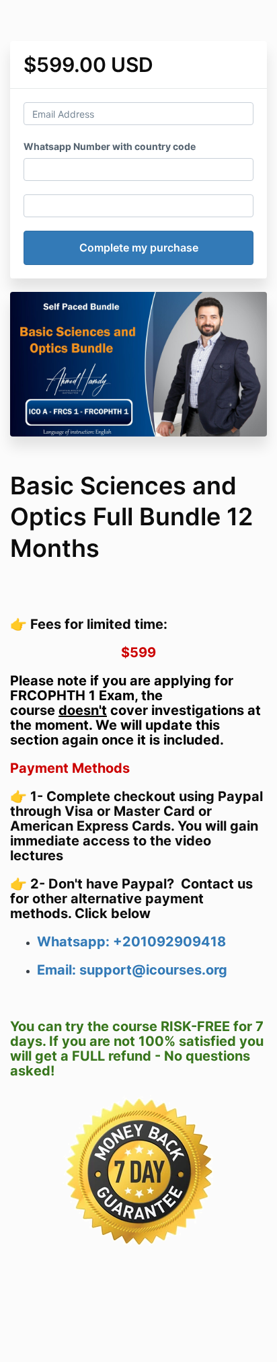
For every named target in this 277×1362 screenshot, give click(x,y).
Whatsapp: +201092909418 (131, 942)
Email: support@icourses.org (132, 970)
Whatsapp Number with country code (110, 146)
